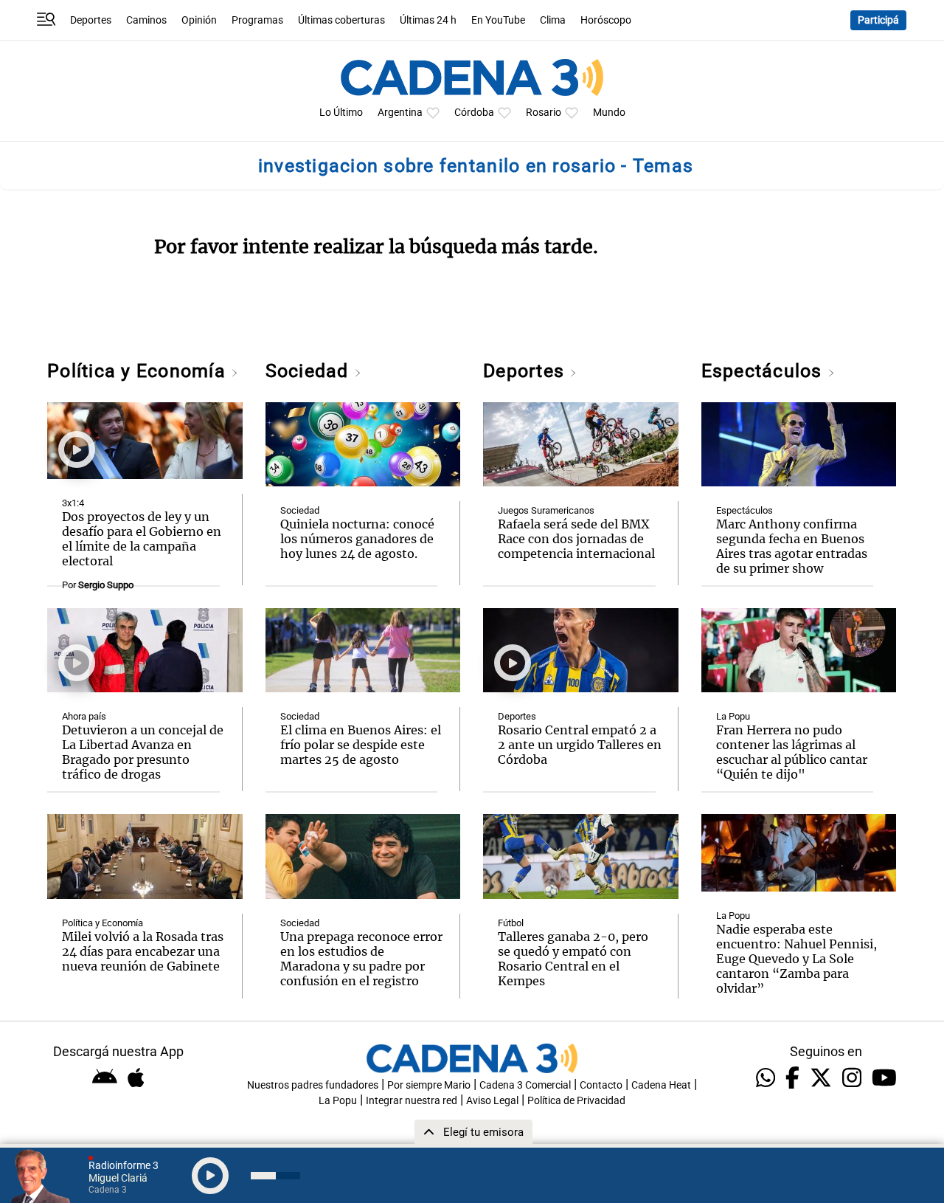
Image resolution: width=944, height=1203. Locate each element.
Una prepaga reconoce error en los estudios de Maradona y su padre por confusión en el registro (361, 958)
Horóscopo (605, 20)
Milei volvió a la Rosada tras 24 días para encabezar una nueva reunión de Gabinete (142, 951)
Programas (257, 20)
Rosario (543, 112)
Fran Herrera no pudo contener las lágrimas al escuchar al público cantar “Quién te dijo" (791, 752)
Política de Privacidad (576, 1101)
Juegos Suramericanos (546, 510)
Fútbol (511, 922)
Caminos (146, 20)
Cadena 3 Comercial (525, 1085)
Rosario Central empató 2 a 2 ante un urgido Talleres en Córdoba (580, 745)
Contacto (601, 1085)
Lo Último (341, 112)
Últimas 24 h (428, 20)
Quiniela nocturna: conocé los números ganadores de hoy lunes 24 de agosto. (357, 539)
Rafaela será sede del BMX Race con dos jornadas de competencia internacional (576, 539)
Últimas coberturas (341, 20)
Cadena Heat (661, 1085)
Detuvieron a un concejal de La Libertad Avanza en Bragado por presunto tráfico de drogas (142, 752)
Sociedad (310, 371)
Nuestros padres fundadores (312, 1085)
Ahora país (84, 716)
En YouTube (498, 20)
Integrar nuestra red (411, 1101)
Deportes (90, 20)
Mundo (609, 112)
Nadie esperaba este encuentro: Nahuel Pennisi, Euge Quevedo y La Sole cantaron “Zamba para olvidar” (796, 959)
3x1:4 (73, 503)
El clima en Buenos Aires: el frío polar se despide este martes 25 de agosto (360, 745)
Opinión (199, 20)
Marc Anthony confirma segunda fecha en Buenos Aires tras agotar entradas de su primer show (791, 546)
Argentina (400, 112)
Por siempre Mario (429, 1085)
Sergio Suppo (105, 584)
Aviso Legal (492, 1101)
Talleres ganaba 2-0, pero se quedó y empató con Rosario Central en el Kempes (573, 958)
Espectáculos (764, 371)
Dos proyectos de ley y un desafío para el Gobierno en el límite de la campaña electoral (141, 538)
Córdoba (474, 112)
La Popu (733, 716)
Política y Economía (139, 371)
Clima (553, 20)
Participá (878, 20)
